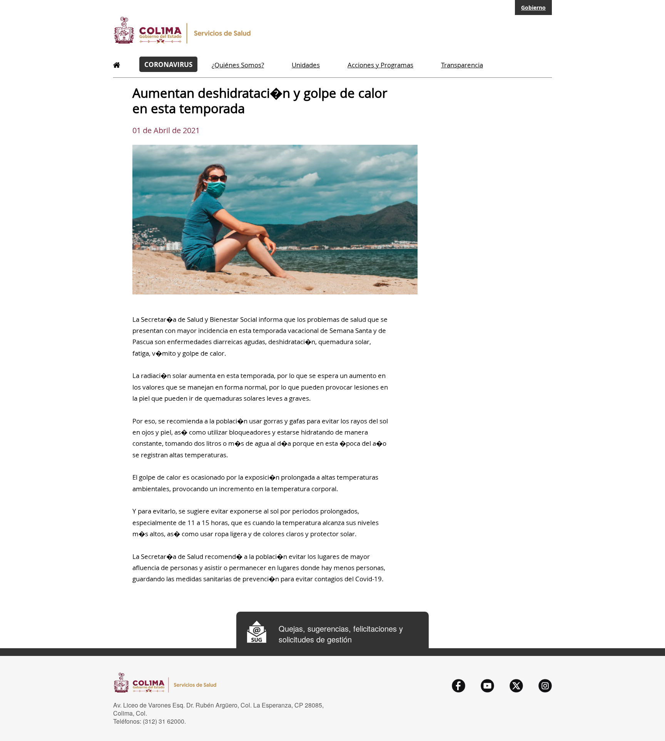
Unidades (306, 64)
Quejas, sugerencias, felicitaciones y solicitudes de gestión (341, 634)
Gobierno (533, 7)
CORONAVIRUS (168, 64)
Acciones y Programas (380, 64)
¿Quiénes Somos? (238, 64)
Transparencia (462, 64)
